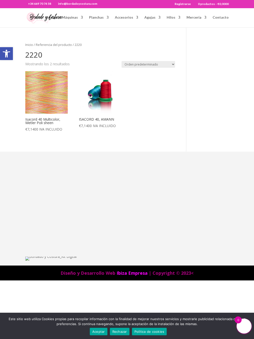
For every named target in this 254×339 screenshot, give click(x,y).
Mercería (194, 17)
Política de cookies (149, 332)
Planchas (96, 17)
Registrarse (183, 4)
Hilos (171, 17)
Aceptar (98, 332)
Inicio (51, 17)
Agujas (150, 17)
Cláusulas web (161, 179)
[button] (6, 53)
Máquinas (70, 17)
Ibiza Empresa (132, 273)
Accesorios (124, 17)
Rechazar (119, 332)
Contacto (221, 17)
